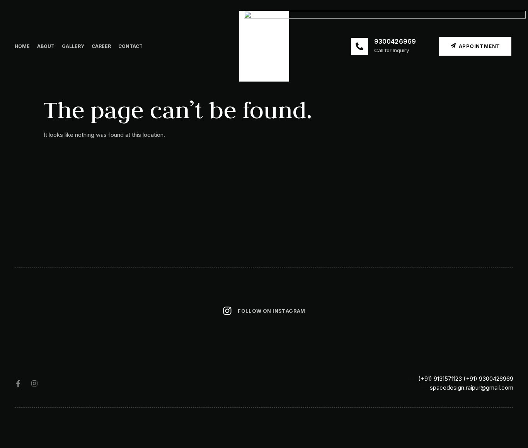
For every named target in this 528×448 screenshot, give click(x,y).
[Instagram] (34, 383)
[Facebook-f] (18, 383)
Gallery (73, 46)
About (46, 46)
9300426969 (395, 41)
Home (22, 46)
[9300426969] (359, 46)
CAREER (101, 46)
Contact (130, 46)
